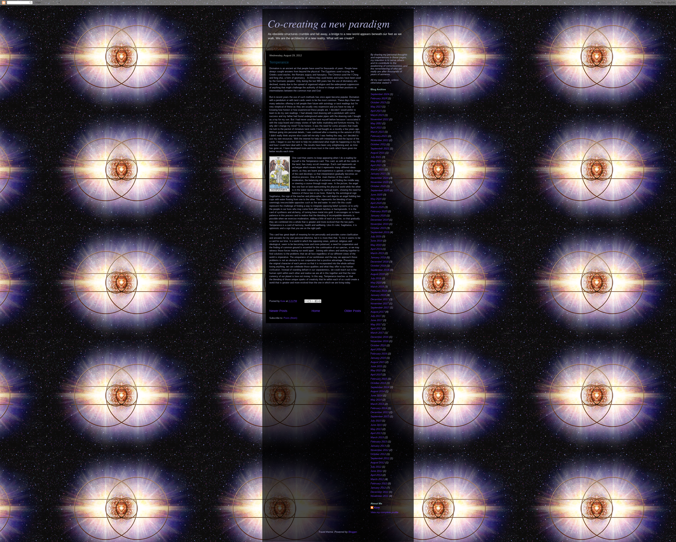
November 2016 (380, 341)
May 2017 (376, 324)
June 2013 (376, 424)
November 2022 (380, 119)
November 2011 (379, 496)
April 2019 (376, 249)
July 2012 (376, 466)
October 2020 (378, 186)
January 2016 (378, 357)
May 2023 (376, 106)
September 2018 (380, 269)
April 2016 (376, 349)
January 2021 (378, 173)
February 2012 (379, 483)
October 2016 (378, 345)
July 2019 (376, 236)
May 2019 (376, 244)
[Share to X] (313, 301)
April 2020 (376, 203)
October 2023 (378, 102)
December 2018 (380, 261)
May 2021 (376, 161)
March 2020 (377, 207)
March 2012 (377, 479)
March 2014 (377, 403)
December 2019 (380, 219)
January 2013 (378, 445)
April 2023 (376, 110)
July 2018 (376, 278)
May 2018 (376, 282)
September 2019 (380, 232)
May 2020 (376, 198)
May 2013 (376, 429)
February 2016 (379, 353)
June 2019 (376, 240)
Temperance (279, 62)
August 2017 (378, 311)
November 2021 (380, 140)
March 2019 (377, 253)
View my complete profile (384, 512)
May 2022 (376, 123)
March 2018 (377, 286)
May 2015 (376, 370)
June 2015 (376, 366)
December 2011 (379, 491)
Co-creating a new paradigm (329, 23)
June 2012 (376, 471)
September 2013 (380, 416)
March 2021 (377, 169)
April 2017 (376, 328)
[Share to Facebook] (316, 301)
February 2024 (379, 98)
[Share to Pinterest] (319, 301)
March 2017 (377, 332)
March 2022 (377, 131)
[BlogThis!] (309, 301)
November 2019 (380, 224)
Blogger (352, 531)
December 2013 (380, 412)
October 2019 (378, 228)
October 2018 (378, 265)
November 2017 (380, 303)
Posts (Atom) (290, 318)
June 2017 (376, 320)
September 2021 (380, 148)
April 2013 (376, 433)
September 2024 (380, 94)
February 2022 (379, 136)
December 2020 (380, 177)
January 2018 (378, 295)
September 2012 (380, 458)
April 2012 (376, 475)
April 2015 (376, 374)
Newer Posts (278, 311)
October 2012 (378, 454)
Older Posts (352, 311)
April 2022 (376, 127)
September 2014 (380, 387)
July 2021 (376, 157)
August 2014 (378, 391)
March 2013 (377, 437)
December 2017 (380, 299)
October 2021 (378, 144)
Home (316, 311)
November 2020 (380, 182)
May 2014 (376, 399)
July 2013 (376, 420)
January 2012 (378, 487)
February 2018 (379, 290)
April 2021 (376, 165)
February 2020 (379, 211)
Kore (377, 507)
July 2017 (376, 316)
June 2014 (376, 395)
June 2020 (376, 194)
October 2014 (378, 383)
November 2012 (380, 450)
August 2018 (378, 274)
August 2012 (378, 462)
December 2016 (380, 336)
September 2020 (380, 190)
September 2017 (380, 307)
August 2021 (378, 152)
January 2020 (378, 215)
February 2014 (379, 408)
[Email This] (306, 301)
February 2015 (379, 378)
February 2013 (379, 441)
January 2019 (378, 257)
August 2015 (378, 362)
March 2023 (377, 115)
